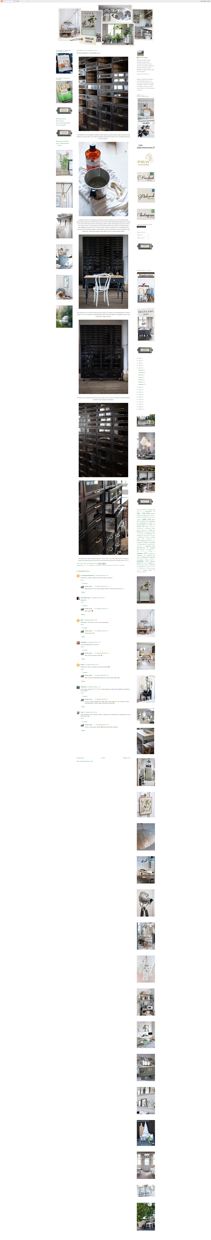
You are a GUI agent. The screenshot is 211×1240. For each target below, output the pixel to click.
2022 (140, 360)
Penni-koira (149, 539)
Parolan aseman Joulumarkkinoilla (113, 397)
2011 (140, 404)
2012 (140, 402)
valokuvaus (148, 566)
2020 (140, 365)
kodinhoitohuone (140, 528)
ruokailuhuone (150, 549)
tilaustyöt (146, 559)
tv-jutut (145, 563)
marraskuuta (141, 372)
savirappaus (150, 551)
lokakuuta (140, 375)
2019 (140, 368)
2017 (140, 389)
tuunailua (122, 565)
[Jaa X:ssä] (102, 563)
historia (145, 517)
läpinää (150, 530)
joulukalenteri (152, 521)
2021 (140, 363)
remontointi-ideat (141, 548)
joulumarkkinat (143, 523)
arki (138, 509)
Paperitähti (83, 642)
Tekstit (140, 235)
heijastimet (139, 517)
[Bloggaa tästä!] (100, 563)
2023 (140, 358)
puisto (139, 542)
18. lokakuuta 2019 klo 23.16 (101, 586)
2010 (140, 407)
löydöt (103, 565)
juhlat (151, 523)
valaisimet (141, 566)
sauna (138, 551)
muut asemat (152, 535)
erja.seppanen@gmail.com (87, 575)
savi (143, 551)
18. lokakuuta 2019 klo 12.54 (97, 597)
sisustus (115, 565)
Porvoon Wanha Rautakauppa (63, 123)
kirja (152, 526)
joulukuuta (140, 370)
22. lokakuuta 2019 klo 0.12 (101, 699)
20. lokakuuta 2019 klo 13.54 (93, 687)
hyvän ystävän (83, 314)
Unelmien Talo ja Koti (142, 564)
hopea (149, 517)
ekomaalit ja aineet (94, 565)
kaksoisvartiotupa (141, 524)
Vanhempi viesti (126, 758)
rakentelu (109, 565)
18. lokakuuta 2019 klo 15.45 (91, 664)
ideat (144, 519)
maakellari (146, 532)
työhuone (150, 563)
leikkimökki (144, 530)
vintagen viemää (147, 570)
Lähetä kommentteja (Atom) (86, 761)
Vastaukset (84, 583)
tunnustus (152, 559)
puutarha (153, 542)
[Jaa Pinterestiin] (105, 563)
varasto (153, 566)
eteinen (145, 515)
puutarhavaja (150, 544)
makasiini (141, 533)
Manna (82, 664)
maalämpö (153, 532)
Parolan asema (88, 586)
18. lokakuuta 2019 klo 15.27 (94, 642)
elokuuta (140, 377)
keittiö (150, 524)
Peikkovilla (83, 687)
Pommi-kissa (152, 540)
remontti (152, 548)
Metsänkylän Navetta (61, 119)
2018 (140, 387)
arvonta (143, 509)
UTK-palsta (152, 564)
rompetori (142, 549)
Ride (82, 620)
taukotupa (141, 559)
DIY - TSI (86, 565)
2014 (140, 397)
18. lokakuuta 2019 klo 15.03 (90, 620)
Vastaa (82, 580)
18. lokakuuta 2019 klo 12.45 (101, 575)
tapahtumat (152, 557)
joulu (143, 521)
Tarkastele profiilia (143, 74)
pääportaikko (139, 546)
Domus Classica (60, 121)
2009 (140, 409)
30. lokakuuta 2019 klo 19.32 (91, 712)
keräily (139, 526)
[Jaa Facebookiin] (103, 563)
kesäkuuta (140, 379)
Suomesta (149, 555)
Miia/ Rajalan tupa (85, 598)
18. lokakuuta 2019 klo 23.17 (101, 608)
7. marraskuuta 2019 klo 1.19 (101, 724)
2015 (140, 394)
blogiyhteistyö (148, 511)
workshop (139, 571)
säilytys (138, 557)
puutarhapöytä (142, 544)
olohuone (140, 537)
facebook (151, 515)
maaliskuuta (141, 384)
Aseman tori (139, 511)
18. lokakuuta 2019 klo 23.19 (101, 675)
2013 (140, 399)
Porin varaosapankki (61, 125)
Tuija (82, 712)
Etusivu (103, 758)
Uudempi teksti (80, 758)
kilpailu (146, 526)
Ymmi (143, 572)
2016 (140, 392)
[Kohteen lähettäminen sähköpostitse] (99, 563)
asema (150, 509)
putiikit (146, 542)
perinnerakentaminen (142, 540)
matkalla (139, 535)
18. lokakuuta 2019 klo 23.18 (101, 653)
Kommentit (141, 238)
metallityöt (146, 535)
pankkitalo (147, 537)
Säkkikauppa (145, 557)
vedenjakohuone (142, 568)
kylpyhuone (148, 528)
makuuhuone (149, 533)
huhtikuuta (140, 382)
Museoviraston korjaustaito (62, 141)
